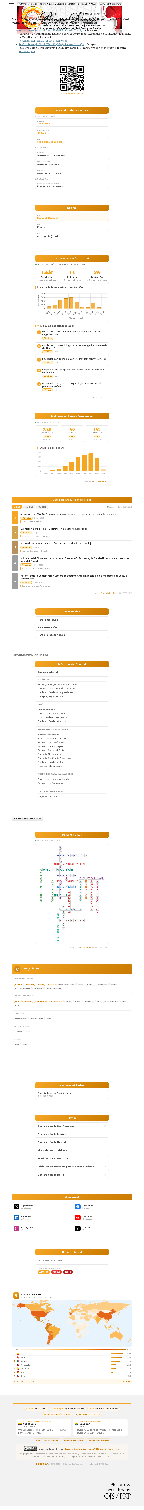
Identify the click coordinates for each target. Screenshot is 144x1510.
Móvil (56, 40)
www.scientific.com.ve (72, 93)
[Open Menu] (11, 3)
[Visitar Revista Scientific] (72, 78)
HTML (40, 40)
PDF (33, 40)
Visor (64, 40)
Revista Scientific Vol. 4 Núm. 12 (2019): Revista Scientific (51, 30)
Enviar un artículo (27, 818)
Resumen (24, 40)
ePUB (49, 40)
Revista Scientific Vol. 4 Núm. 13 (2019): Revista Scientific (51, 44)
